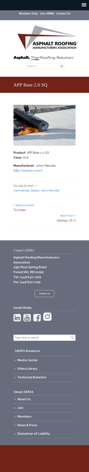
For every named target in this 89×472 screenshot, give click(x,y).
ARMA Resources (27, 351)
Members (24, 416)
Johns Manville (50, 190)
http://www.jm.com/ (28, 170)
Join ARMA (47, 13)
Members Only (28, 13)
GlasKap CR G (66, 220)
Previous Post (24, 205)
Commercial (21, 190)
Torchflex (19, 210)
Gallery (35, 190)
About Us (23, 399)
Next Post (67, 215)
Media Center (27, 360)
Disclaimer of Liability (33, 433)
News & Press (27, 425)
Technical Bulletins (31, 377)
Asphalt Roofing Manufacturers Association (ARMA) (48, 36)
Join (20, 407)
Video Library (27, 368)
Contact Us (63, 13)
